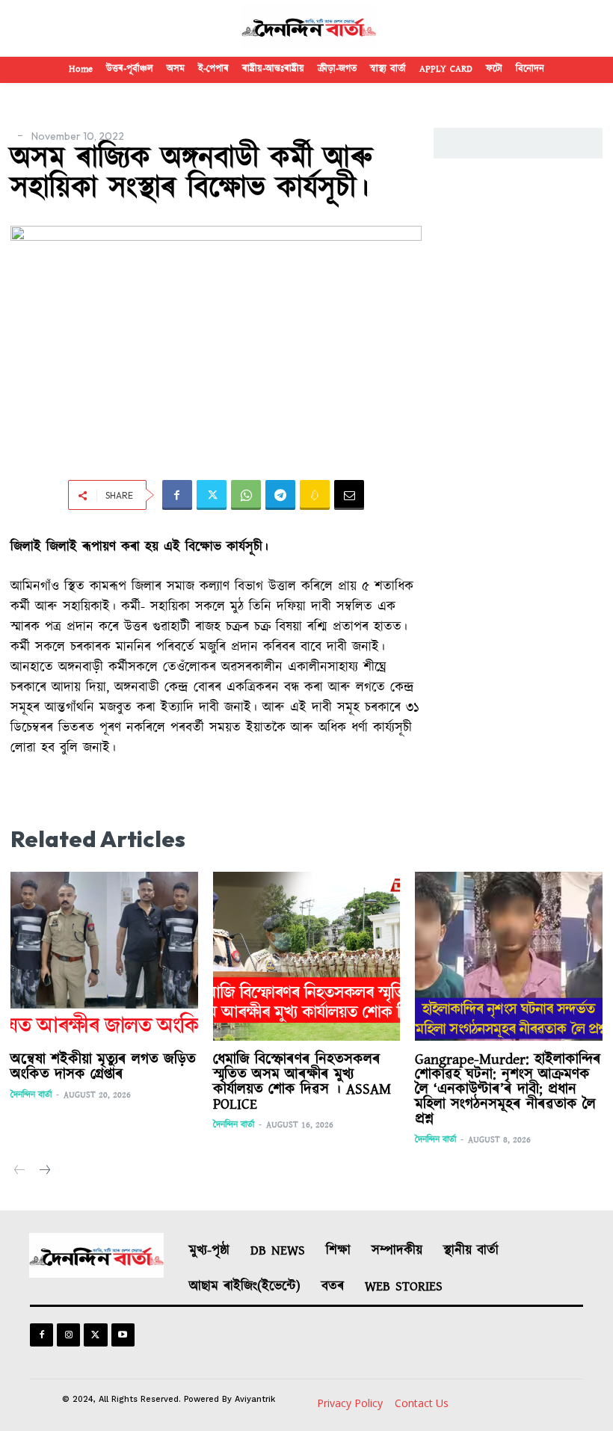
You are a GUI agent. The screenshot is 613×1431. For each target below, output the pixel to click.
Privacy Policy (350, 1403)
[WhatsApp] (246, 495)
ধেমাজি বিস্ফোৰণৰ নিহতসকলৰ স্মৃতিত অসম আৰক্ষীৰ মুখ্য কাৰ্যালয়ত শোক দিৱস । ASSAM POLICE (302, 1082)
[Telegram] (280, 495)
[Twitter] (212, 495)
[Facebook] (177, 495)
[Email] (349, 495)
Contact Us (422, 1403)
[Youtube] (123, 1335)
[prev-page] (19, 1171)
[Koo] (315, 495)
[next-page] (43, 1171)
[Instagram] (68, 1335)
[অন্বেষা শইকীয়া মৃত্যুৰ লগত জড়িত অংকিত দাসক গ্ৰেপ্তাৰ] (104, 956)
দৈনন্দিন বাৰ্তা (31, 1095)
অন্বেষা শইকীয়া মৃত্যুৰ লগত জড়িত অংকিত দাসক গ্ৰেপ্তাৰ (103, 1067)
